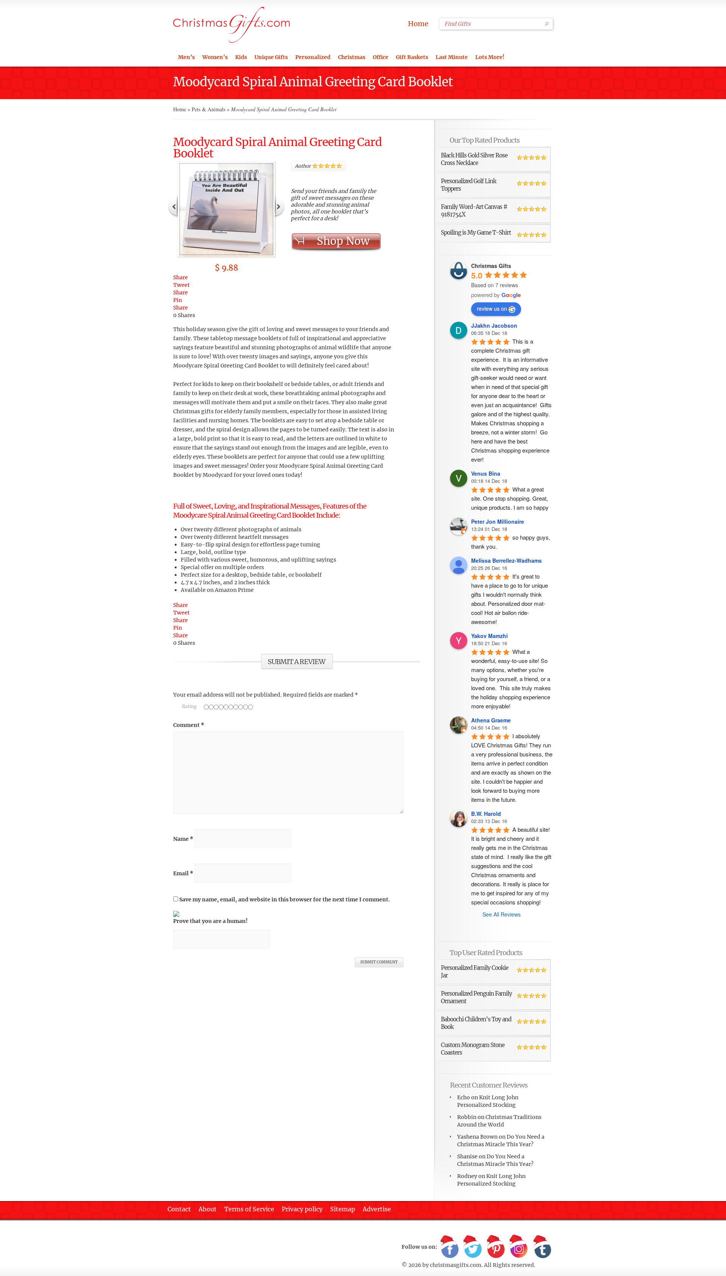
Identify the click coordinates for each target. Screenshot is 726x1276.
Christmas (351, 57)
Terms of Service (249, 1209)
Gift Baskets (412, 57)
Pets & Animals (208, 109)
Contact (179, 1209)
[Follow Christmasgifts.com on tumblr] (542, 1247)
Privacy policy (302, 1209)
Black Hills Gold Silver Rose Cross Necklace (474, 159)
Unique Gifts (271, 57)
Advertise (377, 1209)
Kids (241, 57)
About (208, 1209)
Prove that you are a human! (210, 921)
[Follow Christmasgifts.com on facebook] (450, 1247)
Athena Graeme (491, 720)
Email (183, 873)
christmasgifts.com (455, 1265)
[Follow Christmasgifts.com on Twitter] (473, 1247)
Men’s (186, 57)
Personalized (312, 57)
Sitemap (342, 1209)
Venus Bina (485, 473)
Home (418, 23)
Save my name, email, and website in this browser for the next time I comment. (284, 899)
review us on (492, 308)
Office (380, 57)
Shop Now (343, 241)
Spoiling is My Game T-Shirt (476, 232)
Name (183, 839)
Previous (173, 205)
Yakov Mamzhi (489, 636)
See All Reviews (501, 914)
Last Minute (452, 57)
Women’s (215, 57)
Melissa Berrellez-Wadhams (506, 560)
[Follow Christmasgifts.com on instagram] (519, 1247)
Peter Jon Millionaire (497, 521)
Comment (188, 725)
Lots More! (489, 57)
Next (279, 205)
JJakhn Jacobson (494, 325)
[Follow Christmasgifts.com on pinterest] (496, 1247)
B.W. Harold (486, 813)
